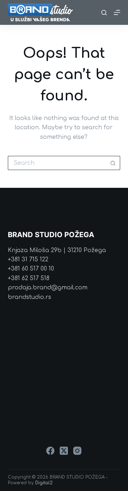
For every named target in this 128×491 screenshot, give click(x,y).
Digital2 (44, 482)
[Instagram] (77, 451)
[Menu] (117, 12)
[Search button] (113, 163)
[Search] (104, 12)
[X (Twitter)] (64, 451)
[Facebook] (50, 451)
